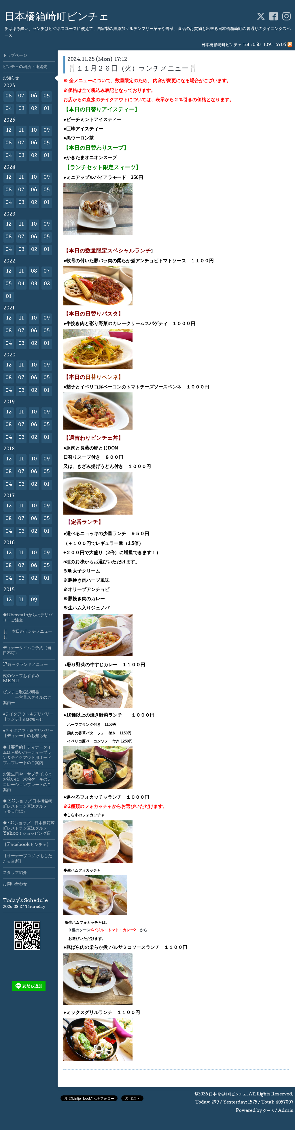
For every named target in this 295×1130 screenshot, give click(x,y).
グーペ (268, 1111)
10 (34, 130)
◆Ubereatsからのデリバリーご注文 (27, 618)
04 (8, 109)
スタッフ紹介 (15, 873)
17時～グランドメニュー (25, 665)
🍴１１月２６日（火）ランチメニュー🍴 (136, 69)
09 (47, 130)
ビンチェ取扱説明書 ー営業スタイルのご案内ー (27, 697)
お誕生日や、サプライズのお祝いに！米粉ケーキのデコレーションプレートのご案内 (27, 782)
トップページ (15, 56)
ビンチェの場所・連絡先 (25, 67)
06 (34, 96)
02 (34, 109)
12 (9, 130)
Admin (286, 1111)
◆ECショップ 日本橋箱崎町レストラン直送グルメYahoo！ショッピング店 (29, 828)
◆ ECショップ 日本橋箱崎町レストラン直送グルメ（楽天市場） (27, 806)
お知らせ (11, 78)
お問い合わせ (15, 884)
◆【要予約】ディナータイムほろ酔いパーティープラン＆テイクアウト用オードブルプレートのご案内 (27, 755)
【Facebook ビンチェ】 (27, 845)
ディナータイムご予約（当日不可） (27, 651)
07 (21, 96)
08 (8, 96)
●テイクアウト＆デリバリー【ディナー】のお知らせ (28, 733)
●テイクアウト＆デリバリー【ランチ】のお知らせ (28, 717)
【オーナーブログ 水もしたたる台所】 (27, 859)
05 (47, 96)
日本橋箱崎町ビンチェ (56, 17)
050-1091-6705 (269, 45)
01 (47, 109)
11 (21, 130)
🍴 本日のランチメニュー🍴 (27, 634)
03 (21, 109)
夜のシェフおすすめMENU (21, 679)
